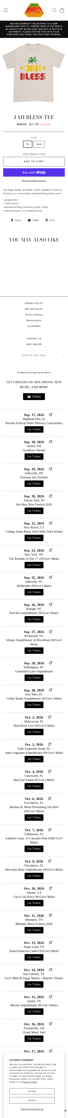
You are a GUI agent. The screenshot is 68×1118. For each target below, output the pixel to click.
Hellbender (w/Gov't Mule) (34, 585)
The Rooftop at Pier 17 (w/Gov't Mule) (34, 558)
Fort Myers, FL (33, 802)
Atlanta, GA (34, 892)
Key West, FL (34, 694)
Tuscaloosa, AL (34, 865)
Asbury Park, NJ (34, 500)
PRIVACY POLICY (34, 303)
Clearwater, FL (34, 775)
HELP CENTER (34, 344)
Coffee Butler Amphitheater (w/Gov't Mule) (34, 698)
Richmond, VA (34, 636)
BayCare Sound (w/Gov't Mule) (34, 779)
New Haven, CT (34, 527)
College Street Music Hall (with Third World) (34, 531)
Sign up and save (34, 355)
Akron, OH (34, 446)
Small (39, 144)
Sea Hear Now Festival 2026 (34, 504)
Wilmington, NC (34, 667)
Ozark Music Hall (34, 1032)
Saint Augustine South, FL (33, 748)
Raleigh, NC (34, 608)
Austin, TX (34, 1001)
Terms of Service (34, 315)
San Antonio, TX (34, 974)
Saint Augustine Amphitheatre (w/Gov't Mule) (34, 752)
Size (34, 138)
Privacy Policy (29, 1082)
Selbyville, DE (34, 473)
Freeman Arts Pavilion (34, 477)
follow (36, 396)
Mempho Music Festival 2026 (34, 923)
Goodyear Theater (34, 450)
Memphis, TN (34, 919)
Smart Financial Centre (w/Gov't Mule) (34, 951)
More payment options (34, 180)
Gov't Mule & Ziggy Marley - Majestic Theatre (34, 978)
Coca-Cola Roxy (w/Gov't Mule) (34, 896)
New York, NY (34, 554)
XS (27, 144)
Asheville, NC (34, 581)
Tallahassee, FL (34, 834)
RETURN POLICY (34, 309)
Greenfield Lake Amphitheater (34, 671)
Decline (32, 1100)
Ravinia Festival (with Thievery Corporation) (34, 423)
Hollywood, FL (34, 721)
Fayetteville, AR (34, 1028)
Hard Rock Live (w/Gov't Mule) (34, 725)
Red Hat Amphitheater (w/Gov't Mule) (34, 613)
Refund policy (34, 320)
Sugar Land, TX (34, 946)
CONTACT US (34, 338)
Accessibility (34, 326)
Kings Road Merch (41, 372)
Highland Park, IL (34, 419)
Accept (32, 1091)
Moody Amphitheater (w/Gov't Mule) (34, 1005)
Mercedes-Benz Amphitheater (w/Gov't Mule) (34, 869)
